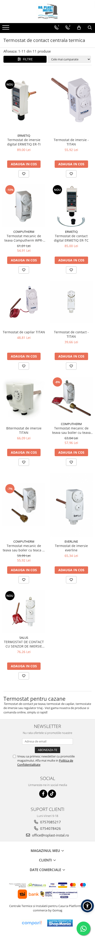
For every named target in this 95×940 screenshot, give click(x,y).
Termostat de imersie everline (71, 548)
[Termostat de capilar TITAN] (23, 302)
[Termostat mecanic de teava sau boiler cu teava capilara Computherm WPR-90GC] (71, 398)
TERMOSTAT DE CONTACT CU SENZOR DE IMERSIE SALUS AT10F (24, 644)
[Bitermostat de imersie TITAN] (23, 398)
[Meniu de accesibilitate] (87, 905)
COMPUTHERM (23, 232)
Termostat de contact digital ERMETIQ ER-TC (71, 238)
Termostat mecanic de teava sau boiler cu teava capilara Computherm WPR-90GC (71, 430)
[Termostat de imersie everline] (71, 505)
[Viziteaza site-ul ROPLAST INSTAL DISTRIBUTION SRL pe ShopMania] (60, 923)
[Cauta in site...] (90, 27)
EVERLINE (71, 541)
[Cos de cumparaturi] (79, 27)
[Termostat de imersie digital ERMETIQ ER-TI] (23, 100)
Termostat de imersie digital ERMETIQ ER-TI (24, 142)
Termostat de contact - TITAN (71, 334)
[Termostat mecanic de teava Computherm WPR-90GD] (23, 205)
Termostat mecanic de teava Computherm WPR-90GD (23, 238)
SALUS (23, 638)
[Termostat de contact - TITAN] (71, 302)
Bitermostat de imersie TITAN (24, 430)
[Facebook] (43, 794)
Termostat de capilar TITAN (24, 332)
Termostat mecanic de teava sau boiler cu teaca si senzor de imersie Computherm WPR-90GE (24, 548)
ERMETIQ (24, 135)
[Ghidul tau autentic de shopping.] (31, 923)
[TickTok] (52, 794)
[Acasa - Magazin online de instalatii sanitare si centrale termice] (47, 11)
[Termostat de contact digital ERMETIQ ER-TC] (71, 205)
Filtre (27, 59)
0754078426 (50, 828)
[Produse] (6, 28)
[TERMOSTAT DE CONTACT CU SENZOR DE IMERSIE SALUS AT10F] (23, 611)
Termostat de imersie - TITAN (71, 142)
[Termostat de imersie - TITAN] (71, 100)
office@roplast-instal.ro (50, 835)
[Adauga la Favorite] (23, 173)
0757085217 (50, 822)
